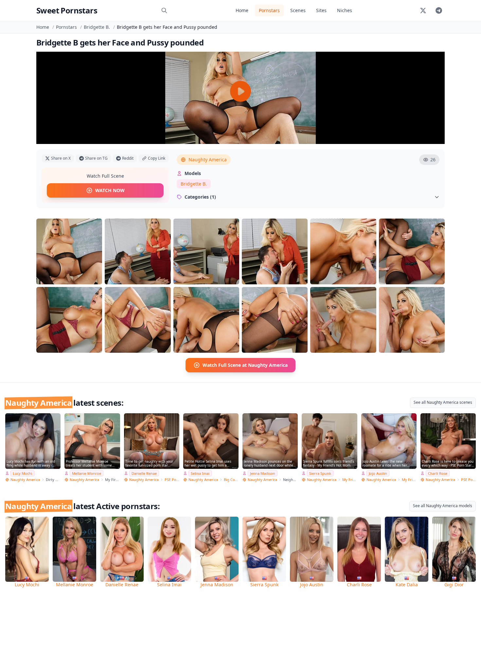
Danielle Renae (144, 473)
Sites (321, 10)
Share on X (61, 158)
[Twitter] (423, 10)
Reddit (128, 158)
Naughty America (207, 159)
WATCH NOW (110, 190)
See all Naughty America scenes (443, 402)
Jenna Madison (262, 473)
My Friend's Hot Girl (409, 479)
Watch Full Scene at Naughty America (245, 365)
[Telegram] (439, 10)
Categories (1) (200, 197)
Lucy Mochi (22, 473)
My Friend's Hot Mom (349, 479)
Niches (344, 10)
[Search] (164, 10)
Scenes (298, 10)
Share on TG (96, 158)
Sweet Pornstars (66, 10)
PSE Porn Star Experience (172, 479)
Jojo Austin (378, 473)
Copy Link (156, 158)
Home (242, 10)
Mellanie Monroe (86, 473)
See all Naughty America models (442, 505)
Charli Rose (437, 473)
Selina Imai (200, 473)
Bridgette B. (97, 27)
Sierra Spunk (320, 473)
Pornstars (269, 10)
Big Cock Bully (231, 479)
